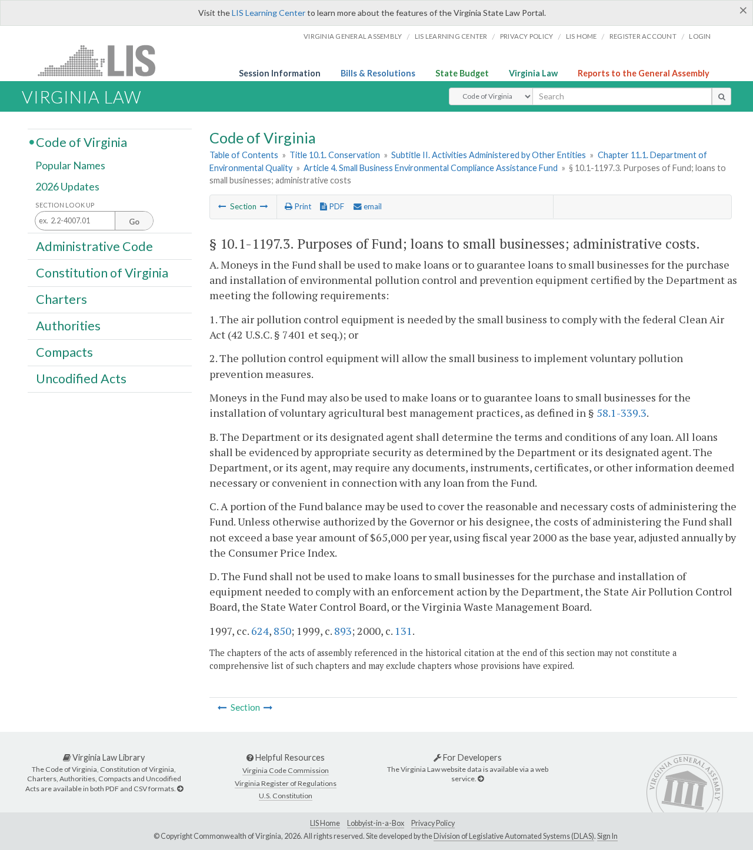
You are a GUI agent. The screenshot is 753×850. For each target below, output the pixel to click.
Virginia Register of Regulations (285, 783)
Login (700, 36)
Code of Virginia (81, 141)
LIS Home (325, 823)
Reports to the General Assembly (643, 73)
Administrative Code (94, 245)
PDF (335, 206)
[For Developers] (481, 778)
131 (403, 631)
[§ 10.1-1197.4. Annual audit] (264, 206)
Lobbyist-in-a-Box (375, 823)
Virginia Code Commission (285, 770)
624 (260, 631)
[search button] (721, 96)
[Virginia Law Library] (180, 788)
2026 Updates (67, 186)
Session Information (280, 73)
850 (282, 631)
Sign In (607, 836)
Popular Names (70, 165)
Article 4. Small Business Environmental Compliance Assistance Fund (431, 168)
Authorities (68, 325)
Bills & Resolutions (378, 73)
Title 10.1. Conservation (334, 155)
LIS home (581, 36)
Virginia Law (533, 73)
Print (301, 206)
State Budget (462, 73)
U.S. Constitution (285, 795)
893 (343, 631)
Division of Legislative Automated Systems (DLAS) (514, 836)
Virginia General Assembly (353, 36)
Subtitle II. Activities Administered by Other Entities (488, 155)
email (372, 206)
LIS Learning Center (268, 13)
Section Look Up (65, 205)
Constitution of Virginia (102, 272)
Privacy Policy (527, 36)
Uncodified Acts (81, 378)
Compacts (64, 352)
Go (134, 221)
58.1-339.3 (622, 413)
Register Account (643, 36)
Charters (61, 299)
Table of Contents (243, 155)
